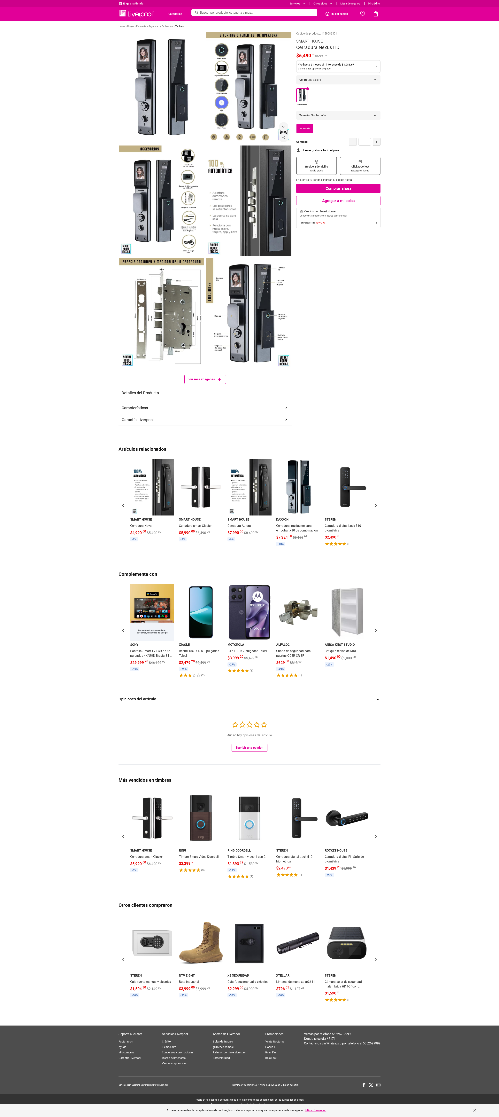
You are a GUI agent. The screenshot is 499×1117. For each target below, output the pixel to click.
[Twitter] (371, 1085)
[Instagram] (378, 1085)
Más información (315, 1110)
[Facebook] (364, 1085)
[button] (123, 506)
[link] (152, 501)
